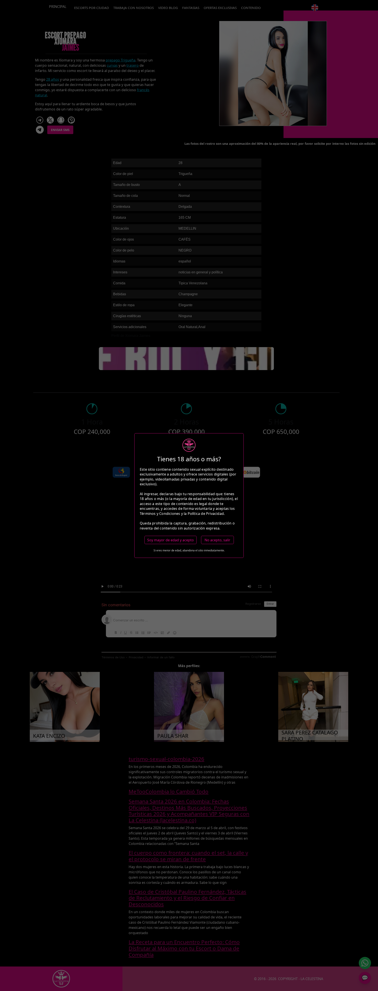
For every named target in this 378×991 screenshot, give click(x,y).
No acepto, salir (217, 540)
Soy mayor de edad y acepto (170, 540)
